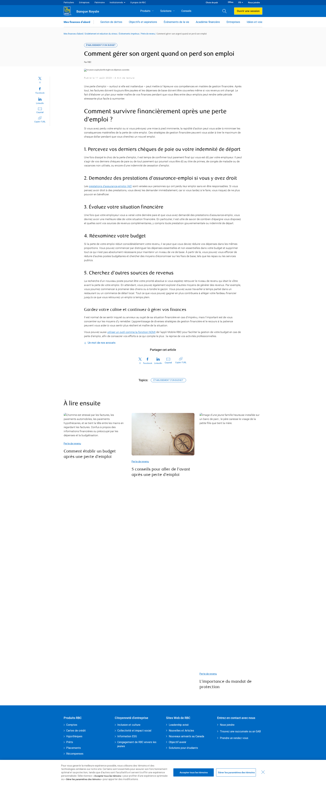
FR (239, 2)
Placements (73, 748)
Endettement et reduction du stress (101, 34)
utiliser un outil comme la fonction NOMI (131, 332)
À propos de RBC (138, 2)
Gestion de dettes (111, 22)
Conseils (186, 11)
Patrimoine (100, 2)
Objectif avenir (177, 742)
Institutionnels (116, 2)
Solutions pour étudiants (183, 748)
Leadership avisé (179, 724)
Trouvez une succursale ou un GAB (240, 731)
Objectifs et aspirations (143, 22)
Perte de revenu (148, 34)
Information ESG (127, 736)
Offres (230, 2)
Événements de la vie (176, 22)
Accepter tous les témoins (194, 772)
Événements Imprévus (129, 34)
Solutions (165, 11)
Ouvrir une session (248, 11)
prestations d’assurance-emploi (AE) (110, 186)
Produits (145, 11)
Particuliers (69, 2)
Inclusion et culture (128, 724)
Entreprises (84, 2)
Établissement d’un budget (168, 380)
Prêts (69, 742)
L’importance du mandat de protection (226, 684)
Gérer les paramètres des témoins (236, 772)
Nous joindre (254, 2)
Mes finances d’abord (77, 22)
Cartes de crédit (76, 730)
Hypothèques (74, 736)
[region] (163, 772)
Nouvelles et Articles (181, 730)
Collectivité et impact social (134, 730)
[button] (225, 11)
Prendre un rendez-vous (234, 738)
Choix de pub (212, 2)
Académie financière (208, 22)
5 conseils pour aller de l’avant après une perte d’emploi (161, 472)
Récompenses (74, 753)
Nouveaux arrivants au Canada (186, 736)
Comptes (71, 724)
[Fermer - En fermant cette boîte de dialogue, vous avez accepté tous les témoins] (263, 772)
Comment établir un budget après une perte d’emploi (90, 454)
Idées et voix (254, 22)
